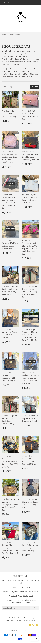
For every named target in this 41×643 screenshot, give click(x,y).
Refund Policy (17, 618)
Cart (37, 2)
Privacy (19, 620)
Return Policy (29, 618)
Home (4, 35)
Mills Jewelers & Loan (21, 631)
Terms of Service (30, 620)
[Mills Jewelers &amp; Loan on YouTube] (37, 625)
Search (8, 618)
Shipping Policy (9, 620)
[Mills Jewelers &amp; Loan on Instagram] (33, 625)
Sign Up (34, 608)
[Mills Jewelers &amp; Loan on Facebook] (30, 625)
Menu (6, 2)
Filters (34, 87)
